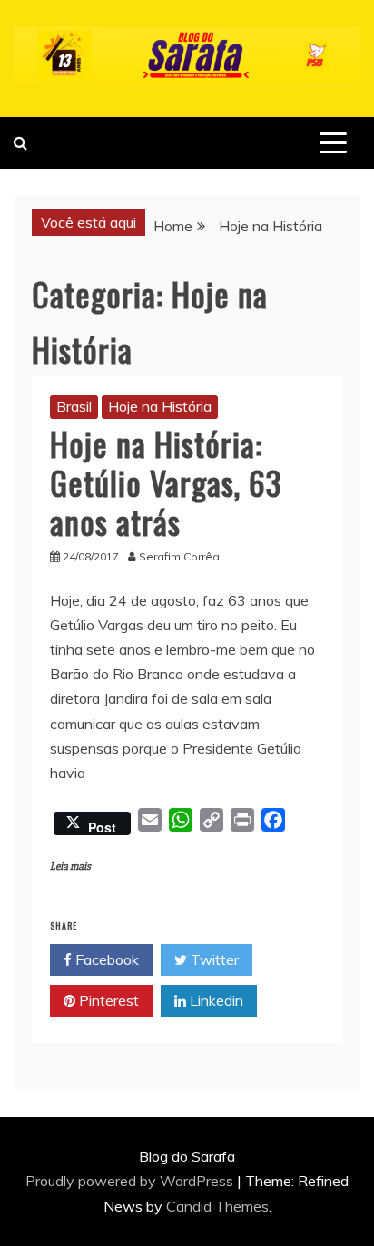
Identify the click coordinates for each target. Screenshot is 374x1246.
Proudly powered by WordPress (131, 1181)
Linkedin (214, 1000)
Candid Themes (217, 1206)
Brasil (74, 406)
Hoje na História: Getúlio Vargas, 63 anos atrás (165, 482)
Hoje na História (160, 406)
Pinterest (107, 1000)
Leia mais (70, 866)
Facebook (105, 959)
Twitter (213, 959)
